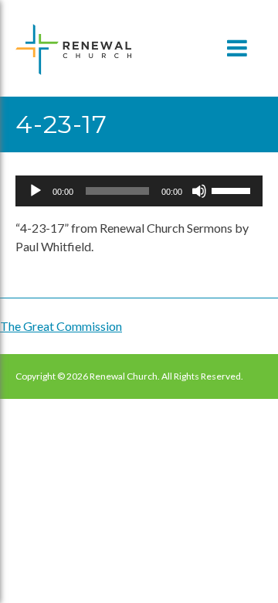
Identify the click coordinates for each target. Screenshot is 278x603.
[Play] (35, 191)
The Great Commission (61, 326)
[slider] (233, 189)
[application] (139, 190)
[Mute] (199, 191)
